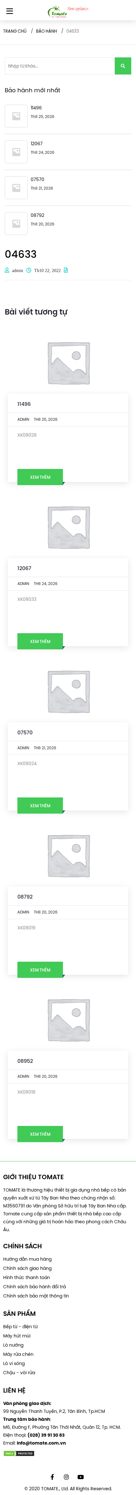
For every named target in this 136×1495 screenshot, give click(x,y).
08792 (25, 896)
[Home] (68, 11)
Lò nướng (13, 1345)
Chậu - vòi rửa (19, 1372)
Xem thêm (40, 477)
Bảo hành (46, 31)
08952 (25, 1060)
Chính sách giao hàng (27, 1268)
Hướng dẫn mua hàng (27, 1259)
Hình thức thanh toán (26, 1277)
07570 (25, 732)
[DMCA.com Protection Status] (68, 1453)
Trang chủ (15, 31)
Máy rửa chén (18, 1354)
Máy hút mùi (16, 1336)
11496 (24, 403)
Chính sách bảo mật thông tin (36, 1296)
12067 (24, 568)
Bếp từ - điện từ (20, 1326)
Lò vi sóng (14, 1363)
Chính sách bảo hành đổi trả (34, 1287)
